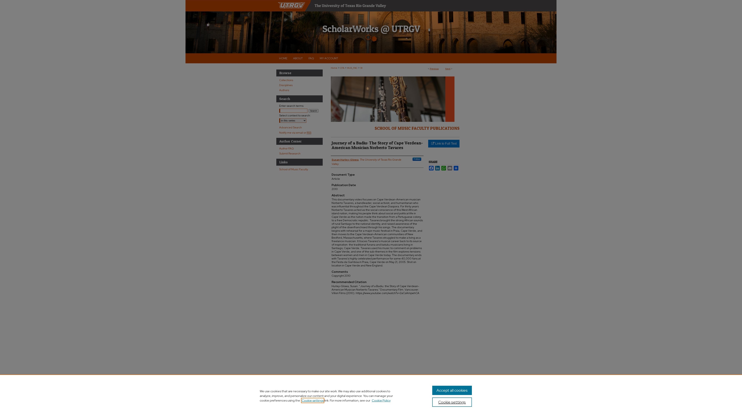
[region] (371, 396)
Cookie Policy (381, 400)
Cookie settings (313, 400)
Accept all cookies (452, 390)
